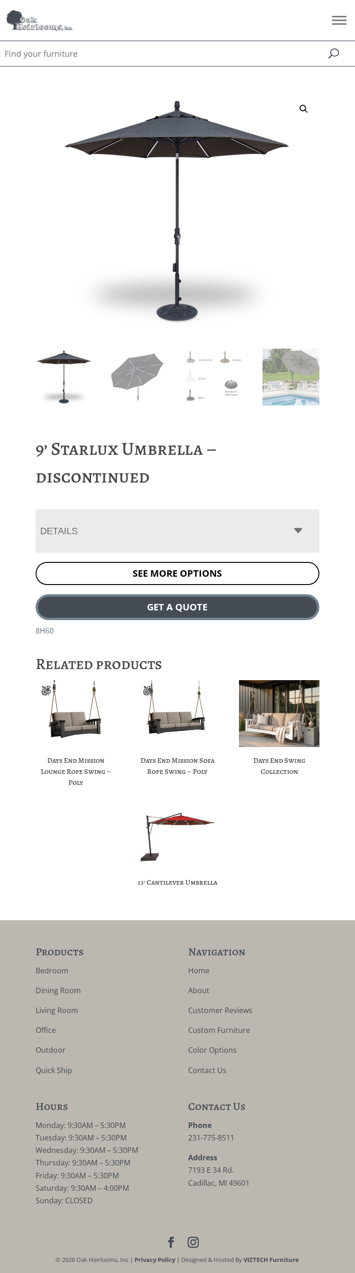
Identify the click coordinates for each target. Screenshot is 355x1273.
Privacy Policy (155, 1259)
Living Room (57, 1010)
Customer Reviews (220, 1010)
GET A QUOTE (177, 607)
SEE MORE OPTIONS (177, 573)
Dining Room (58, 990)
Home (198, 970)
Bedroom (52, 970)
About (198, 990)
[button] (303, 109)
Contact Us (207, 1070)
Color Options (212, 1050)
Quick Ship (54, 1070)
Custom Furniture (219, 1030)
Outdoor (51, 1050)
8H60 (45, 631)
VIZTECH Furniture (271, 1259)
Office (46, 1030)
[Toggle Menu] (339, 20)
